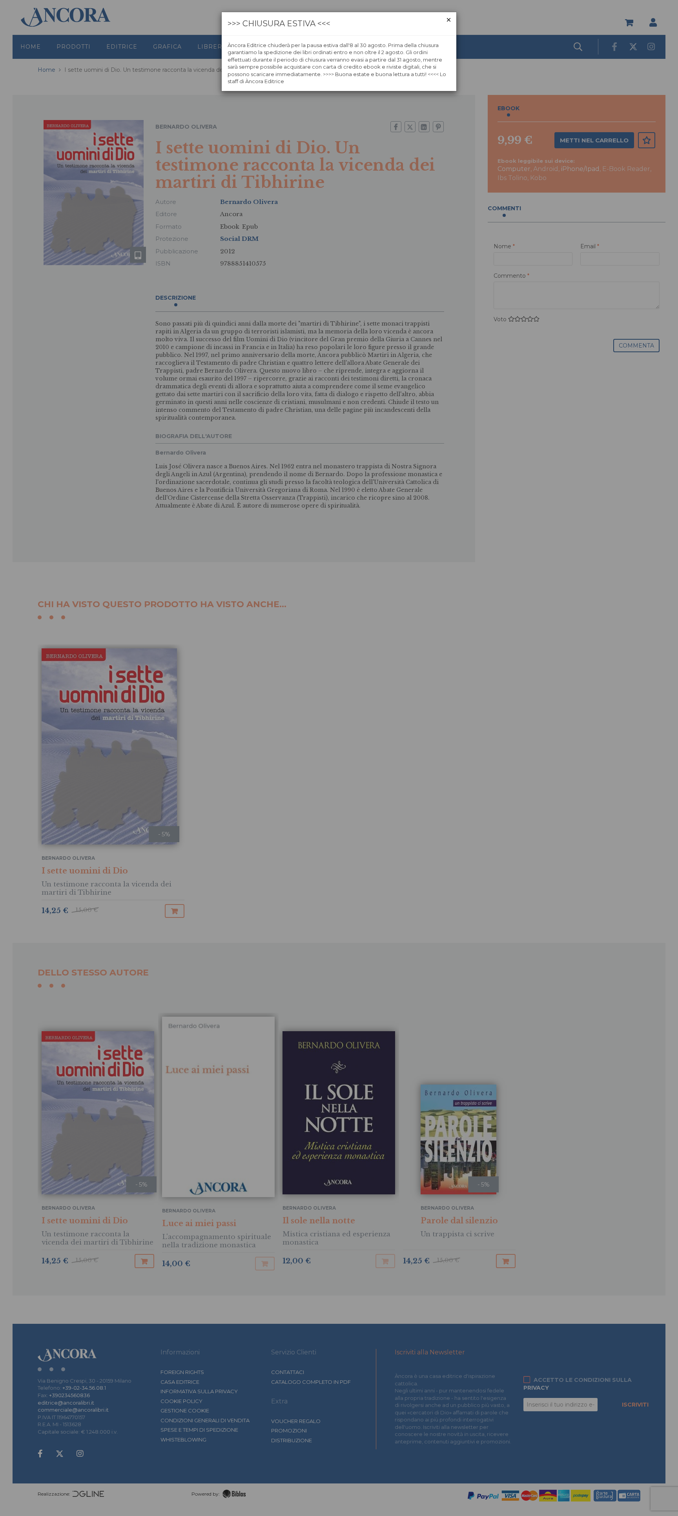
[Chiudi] (448, 20)
